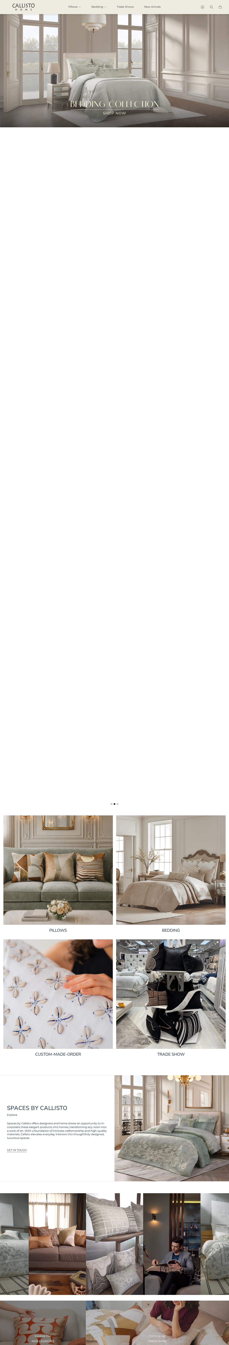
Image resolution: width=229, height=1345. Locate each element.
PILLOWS (58, 930)
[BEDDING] (171, 870)
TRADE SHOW (171, 1054)
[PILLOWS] (58, 870)
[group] (114, 410)
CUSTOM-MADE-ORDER (58, 1054)
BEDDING (171, 930)
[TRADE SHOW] (171, 994)
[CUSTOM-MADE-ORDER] (58, 994)
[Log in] (202, 7)
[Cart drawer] (220, 7)
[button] (111, 804)
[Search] (211, 7)
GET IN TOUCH (17, 1150)
